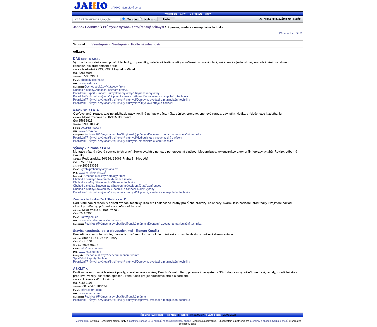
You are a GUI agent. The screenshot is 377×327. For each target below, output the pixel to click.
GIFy (182, 13)
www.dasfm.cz (88, 83)
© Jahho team (213, 314)
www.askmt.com (89, 293)
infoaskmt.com (91, 289)
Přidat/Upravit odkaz (151, 314)
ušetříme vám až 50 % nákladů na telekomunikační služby (160, 321)
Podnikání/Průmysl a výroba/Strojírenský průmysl (115, 296)
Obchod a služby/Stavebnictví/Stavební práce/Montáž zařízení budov (117, 185)
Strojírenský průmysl (148, 27)
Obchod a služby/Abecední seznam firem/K (112, 255)
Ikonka (184, 314)
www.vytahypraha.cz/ (92, 172)
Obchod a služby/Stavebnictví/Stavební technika (104, 182)
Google (132, 19)
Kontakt (172, 314)
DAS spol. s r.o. (85, 58)
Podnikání (92, 27)
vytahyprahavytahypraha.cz (99, 169)
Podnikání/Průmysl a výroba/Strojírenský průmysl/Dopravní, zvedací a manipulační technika (131, 99)
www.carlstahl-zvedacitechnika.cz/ (100, 220)
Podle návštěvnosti (145, 44)
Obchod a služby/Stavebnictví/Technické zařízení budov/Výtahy (113, 189)
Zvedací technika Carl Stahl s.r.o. (98, 199)
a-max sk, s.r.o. (84, 110)
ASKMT (79, 268)
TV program (195, 13)
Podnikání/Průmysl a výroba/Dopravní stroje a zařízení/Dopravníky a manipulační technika (130, 96)
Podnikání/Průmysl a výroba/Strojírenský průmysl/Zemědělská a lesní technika (123, 141)
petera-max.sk (91, 127)
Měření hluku (82, 321)
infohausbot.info (92, 248)
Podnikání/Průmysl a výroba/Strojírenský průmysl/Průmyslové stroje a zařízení (123, 103)
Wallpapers (171, 13)
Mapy (208, 13)
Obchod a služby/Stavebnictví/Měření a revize (102, 179)
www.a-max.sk (88, 131)
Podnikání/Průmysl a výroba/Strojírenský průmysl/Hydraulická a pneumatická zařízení (127, 137)
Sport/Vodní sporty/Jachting (90, 258)
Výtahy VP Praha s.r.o (89, 148)
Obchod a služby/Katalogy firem (104, 86)
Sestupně (119, 44)
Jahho (77, 27)
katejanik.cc (89, 217)
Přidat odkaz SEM (290, 33)
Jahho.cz (149, 19)
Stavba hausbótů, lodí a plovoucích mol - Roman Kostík (115, 230)
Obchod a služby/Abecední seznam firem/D (100, 89)
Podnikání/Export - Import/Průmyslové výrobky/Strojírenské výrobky (116, 93)
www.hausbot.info (90, 251)
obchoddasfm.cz (92, 79)
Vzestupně (99, 44)
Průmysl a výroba (116, 27)
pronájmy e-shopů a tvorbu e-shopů (269, 321)
